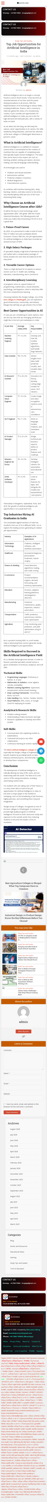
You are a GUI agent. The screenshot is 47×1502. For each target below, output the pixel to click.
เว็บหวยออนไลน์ (38, 1371)
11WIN (39, 1400)
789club (26, 1468)
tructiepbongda (7, 1492)
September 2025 (16, 1191)
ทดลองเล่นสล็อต (30, 1390)
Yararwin (33, 1358)
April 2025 (14, 1219)
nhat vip (5, 1429)
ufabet (42, 1374)
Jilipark (4, 1489)
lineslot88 (10, 1411)
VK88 (32, 1397)
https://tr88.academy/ (25, 1473)
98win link (21, 1447)
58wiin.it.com (6, 1450)
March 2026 (15, 1157)
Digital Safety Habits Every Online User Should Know (28, 959)
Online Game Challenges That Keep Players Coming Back (28, 992)
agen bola (17, 1384)
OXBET (33, 1468)
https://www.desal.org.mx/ (11, 1432)
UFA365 (39, 1392)
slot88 (3, 1411)
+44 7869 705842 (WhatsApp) (21, 1336)
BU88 (9, 1403)
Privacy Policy (15, 1341)
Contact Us (36, 1341)
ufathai (37, 1416)
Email (6, 1083)
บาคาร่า (4, 1374)
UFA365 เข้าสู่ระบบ (31, 1466)
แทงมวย (21, 1376)
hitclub (19, 1392)
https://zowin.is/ (7, 1460)
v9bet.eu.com (41, 1426)
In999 (9, 1358)
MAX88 (42, 1466)
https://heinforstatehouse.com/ (27, 1411)
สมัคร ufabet (10, 1392)
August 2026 (15, 1129)
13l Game (13, 1487)
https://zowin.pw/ (30, 1432)
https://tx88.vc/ (35, 1408)
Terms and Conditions (21, 1346)
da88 (28, 1387)
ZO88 (3, 1468)
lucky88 (34, 1387)
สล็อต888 (4, 1447)
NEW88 (10, 1426)
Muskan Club (24, 1358)
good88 (25, 1384)
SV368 (26, 1489)
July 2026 (13, 1135)
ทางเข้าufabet (17, 1466)
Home (5, 1341)
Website (7, 1094)
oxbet (40, 1387)
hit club (31, 1384)
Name (7, 1073)
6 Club (18, 1471)
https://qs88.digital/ (8, 1473)
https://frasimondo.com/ (10, 1434)
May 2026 (14, 1146)
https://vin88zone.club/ (10, 1400)
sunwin (42, 1481)
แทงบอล (15, 1369)
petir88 (9, 1468)
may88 (10, 1390)
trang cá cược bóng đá (24, 1463)
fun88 (15, 1376)
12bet (37, 1382)
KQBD (39, 1432)
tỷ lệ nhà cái (34, 1376)
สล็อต (33, 1363)
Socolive (40, 1442)
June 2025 (14, 1207)
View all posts (23, 1031)
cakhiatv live (17, 1468)
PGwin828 (20, 1494)
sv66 (42, 1421)
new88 (39, 1468)
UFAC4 (25, 1405)
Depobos (40, 1351)
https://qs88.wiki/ (8, 1463)
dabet (21, 1390)
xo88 (23, 1429)
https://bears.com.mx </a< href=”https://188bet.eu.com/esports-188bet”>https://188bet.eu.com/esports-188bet (22, 1436)
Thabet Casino (7, 1371)
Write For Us (37, 1346)
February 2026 (15, 1163)
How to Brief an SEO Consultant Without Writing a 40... (25, 982)
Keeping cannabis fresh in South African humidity (27, 948)
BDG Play (5, 1487)
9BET (20, 1403)
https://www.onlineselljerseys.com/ (14, 1416)
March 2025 (15, 1224)
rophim (4, 1426)
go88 (3, 1484)
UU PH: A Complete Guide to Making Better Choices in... (27, 938)
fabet (15, 1390)
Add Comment (26, 56)
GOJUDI (10, 1379)
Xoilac (33, 1442)
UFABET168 (8, 1351)
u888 (27, 1455)
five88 (3, 1390)
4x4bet (18, 1460)
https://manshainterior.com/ (12, 1413)
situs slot (9, 1424)
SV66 (32, 1426)
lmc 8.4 (38, 1450)
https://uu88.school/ (22, 1363)
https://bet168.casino (31, 1421)
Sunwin (25, 1392)
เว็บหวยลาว (16, 1408)
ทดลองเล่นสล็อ (23, 1450)
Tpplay (3, 1358)
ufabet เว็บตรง (6, 1453)
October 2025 (15, 1185)
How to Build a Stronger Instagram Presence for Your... (27, 971)
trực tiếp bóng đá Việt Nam (20, 1442)
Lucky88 (38, 1397)
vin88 (16, 1387)
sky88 (34, 1429)
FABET (4, 1403)
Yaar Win (36, 1484)
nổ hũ (8, 1369)
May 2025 (14, 1213)
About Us (26, 1341)
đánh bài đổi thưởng (37, 1455)
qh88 (14, 1450)
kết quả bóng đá (18, 1455)
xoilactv (35, 1476)
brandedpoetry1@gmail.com (20, 1333)
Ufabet (39, 1366)
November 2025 (16, 1179)
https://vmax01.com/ (23, 1371)
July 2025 (13, 1202)
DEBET (33, 1403)
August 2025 (15, 1196)
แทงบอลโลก (35, 1458)
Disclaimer (7, 1346)
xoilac (27, 1426)
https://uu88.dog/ (28, 1471)
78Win (11, 1363)
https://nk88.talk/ (8, 1476)
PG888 (31, 1351)
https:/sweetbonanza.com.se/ (12, 1479)
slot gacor (30, 1382)
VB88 (14, 1403)
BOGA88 (24, 1434)
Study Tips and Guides (23, 41)
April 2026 (14, 1151)
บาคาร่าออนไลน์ (21, 1351)
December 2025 (16, 1174)
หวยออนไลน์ (16, 1484)
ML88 (8, 1484)
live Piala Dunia (7, 1445)
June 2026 (14, 1140)
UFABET (32, 1392)
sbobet (21, 1453)
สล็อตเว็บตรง (6, 1361)
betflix (8, 1466)
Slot (8, 1421)
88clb (3, 1424)
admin (38, 56)
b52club (5, 1458)
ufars (27, 1376)
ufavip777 (33, 1405)
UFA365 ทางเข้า (8, 1382)
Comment (7, 1050)
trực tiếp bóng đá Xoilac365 (30, 1492)
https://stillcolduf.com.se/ (21, 1395)
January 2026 (15, 1168)
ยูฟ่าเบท (23, 1374)
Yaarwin (15, 1358)
